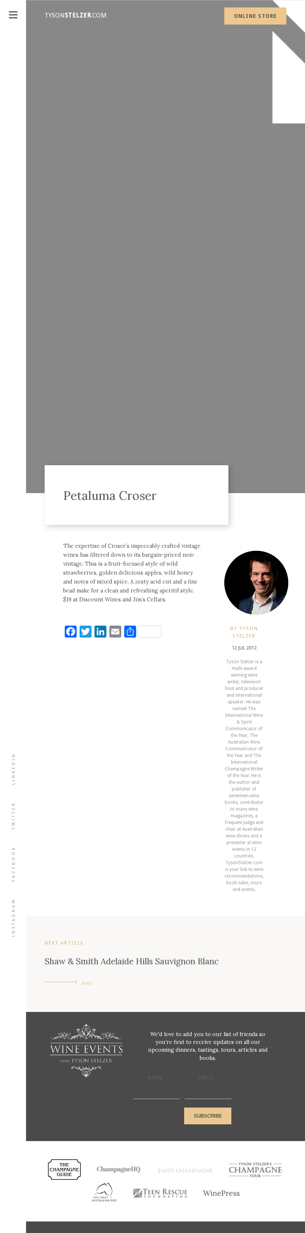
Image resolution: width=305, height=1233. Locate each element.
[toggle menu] (13, 7)
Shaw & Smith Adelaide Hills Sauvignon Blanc (132, 961)
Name (155, 1077)
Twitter (13, 815)
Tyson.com (75, 15)
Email (207, 1077)
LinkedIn (13, 769)
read (87, 983)
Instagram (13, 917)
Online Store (255, 16)
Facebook (13, 864)
